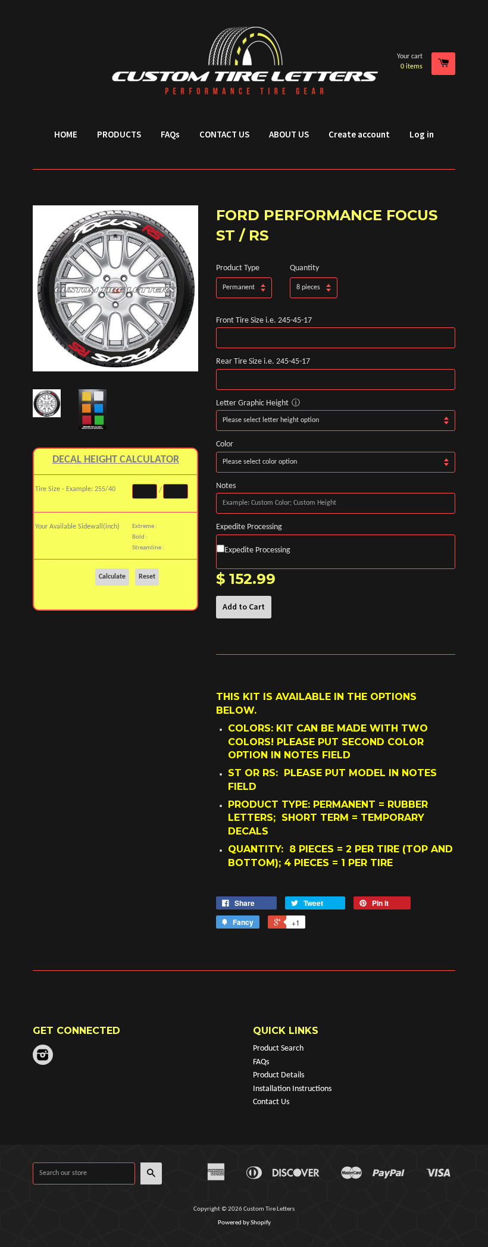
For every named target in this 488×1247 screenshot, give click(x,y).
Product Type (237, 268)
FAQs (170, 134)
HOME (65, 134)
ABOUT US (289, 134)
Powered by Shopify (244, 1223)
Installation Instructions (292, 1089)
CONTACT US (224, 134)
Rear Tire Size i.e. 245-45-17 (263, 361)
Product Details (278, 1075)
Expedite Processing (249, 527)
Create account (359, 134)
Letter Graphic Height (252, 403)
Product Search (278, 1048)
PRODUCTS (119, 134)
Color (224, 444)
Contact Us (271, 1102)
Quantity (304, 268)
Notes (226, 486)
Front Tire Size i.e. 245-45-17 (264, 320)
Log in (421, 134)
